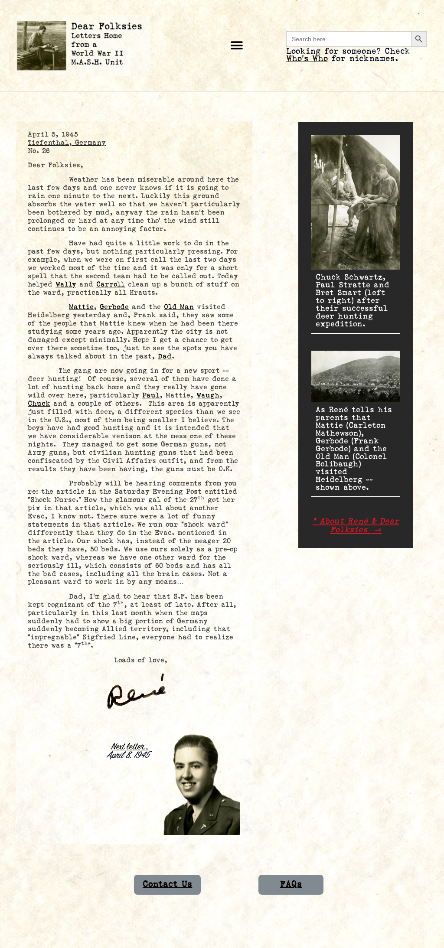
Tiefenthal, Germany (67, 143)
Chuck (39, 403)
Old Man (179, 307)
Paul (151, 395)
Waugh (207, 395)
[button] (237, 45)
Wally (66, 284)
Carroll (110, 284)
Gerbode (114, 307)
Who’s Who (307, 59)
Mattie (81, 307)
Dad (165, 356)
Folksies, (65, 165)
